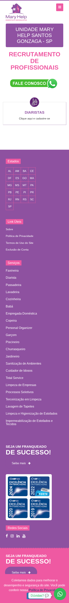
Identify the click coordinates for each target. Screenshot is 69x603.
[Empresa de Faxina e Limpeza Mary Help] (17, 11)
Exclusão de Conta (17, 249)
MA (32, 178)
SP (10, 206)
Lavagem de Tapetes (20, 406)
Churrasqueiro (15, 349)
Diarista (11, 277)
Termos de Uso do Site (19, 242)
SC (32, 199)
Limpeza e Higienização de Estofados (31, 413)
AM (17, 171)
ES (17, 178)
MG (9, 185)
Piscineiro (12, 342)
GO (24, 178)
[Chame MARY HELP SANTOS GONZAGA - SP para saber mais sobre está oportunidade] (34, 83)
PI (24, 192)
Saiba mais (20, 463)
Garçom (11, 335)
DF (10, 178)
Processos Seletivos (20, 392)
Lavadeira (12, 292)
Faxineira (12, 270)
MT (25, 185)
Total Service (14, 378)
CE (32, 171)
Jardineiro (12, 356)
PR (32, 192)
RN (17, 199)
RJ (9, 199)
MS (17, 185)
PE (17, 192)
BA (24, 171)
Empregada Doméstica (21, 313)
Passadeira (13, 285)
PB (10, 192)
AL (9, 171)
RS (24, 199)
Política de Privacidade (19, 235)
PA (32, 185)
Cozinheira (13, 299)
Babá (9, 306)
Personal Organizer (19, 327)
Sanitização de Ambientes (23, 363)
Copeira (11, 320)
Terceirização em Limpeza (23, 399)
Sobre (9, 229)
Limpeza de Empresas (21, 385)
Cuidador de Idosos (19, 370)
